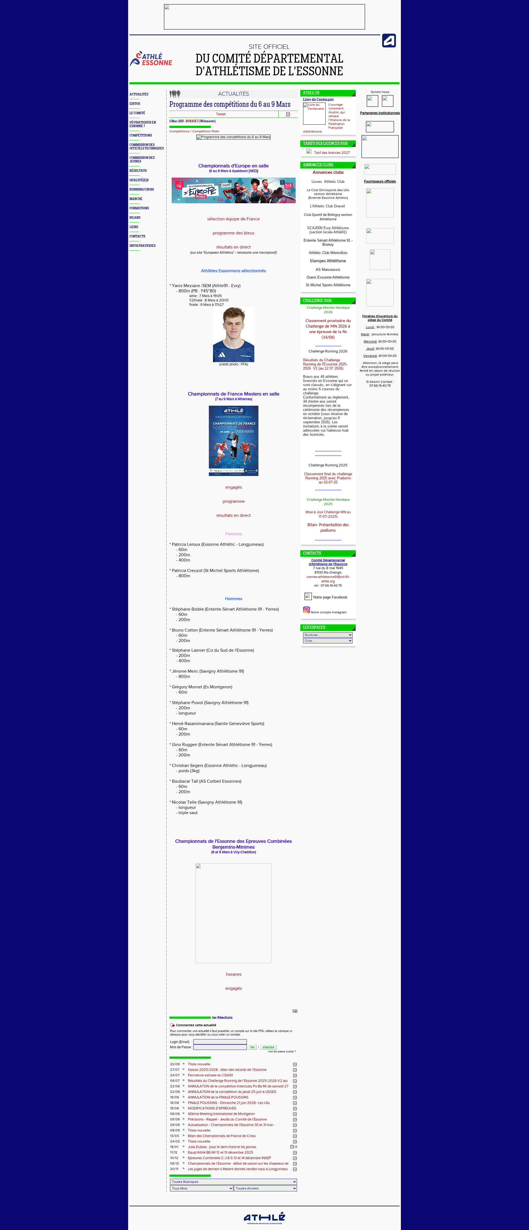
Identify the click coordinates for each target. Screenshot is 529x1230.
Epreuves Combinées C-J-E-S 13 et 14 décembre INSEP (229, 1158)
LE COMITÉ (137, 113)
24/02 (175, 1141)
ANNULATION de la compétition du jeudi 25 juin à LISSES (232, 1092)
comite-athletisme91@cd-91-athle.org (328, 579)
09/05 (175, 1130)
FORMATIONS (139, 208)
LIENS (133, 227)
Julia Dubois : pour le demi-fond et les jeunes (222, 1147)
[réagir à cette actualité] (295, 1064)
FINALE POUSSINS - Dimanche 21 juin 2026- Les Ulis (229, 1103)
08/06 (175, 1114)
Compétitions (179, 131)
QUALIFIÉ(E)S (139, 180)
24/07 (175, 1075)
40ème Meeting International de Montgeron (221, 1114)
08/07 (175, 1081)
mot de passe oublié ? (282, 1051)
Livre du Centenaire (318, 100)
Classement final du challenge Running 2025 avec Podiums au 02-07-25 (328, 478)
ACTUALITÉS (138, 94)
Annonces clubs (328, 172)
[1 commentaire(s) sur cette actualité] (292, 1146)
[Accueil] (150, 65)
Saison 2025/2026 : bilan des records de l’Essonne (227, 1070)
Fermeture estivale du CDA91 (210, 1075)
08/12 (174, 1163)
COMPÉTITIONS (140, 135)
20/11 (174, 1169)
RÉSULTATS (138, 171)
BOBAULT (192, 121)
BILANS (134, 218)
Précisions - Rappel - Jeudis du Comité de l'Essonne (227, 1119)
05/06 (175, 1119)
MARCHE (135, 199)
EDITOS (134, 104)
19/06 (174, 1097)
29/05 (175, 1125)
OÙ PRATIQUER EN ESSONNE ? (142, 124)
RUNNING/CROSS (141, 189)
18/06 (174, 1103)
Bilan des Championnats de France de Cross (222, 1136)
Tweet (221, 114)
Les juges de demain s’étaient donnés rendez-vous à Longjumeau (238, 1169)
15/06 (174, 1108)
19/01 (174, 1147)
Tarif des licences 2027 (332, 153)
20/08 (175, 1064)
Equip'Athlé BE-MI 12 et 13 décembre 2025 (220, 1152)
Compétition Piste (205, 131)
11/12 (173, 1152)
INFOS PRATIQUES (142, 246)
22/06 (175, 1086)
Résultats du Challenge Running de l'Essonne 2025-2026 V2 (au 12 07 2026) (325, 364)
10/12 (174, 1158)
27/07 (174, 1070)
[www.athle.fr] (389, 46)
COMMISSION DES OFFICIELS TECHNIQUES (146, 146)
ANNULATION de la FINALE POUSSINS (218, 1097)
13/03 (174, 1136)
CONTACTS (137, 236)
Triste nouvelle (199, 1064)
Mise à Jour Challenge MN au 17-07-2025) (328, 514)
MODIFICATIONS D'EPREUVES (212, 1108)
